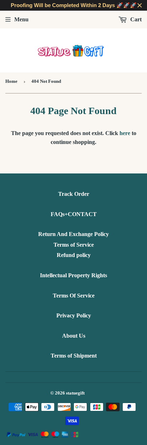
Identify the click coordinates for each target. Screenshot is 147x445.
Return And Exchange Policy (73, 234)
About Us (73, 336)
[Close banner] (140, 5)
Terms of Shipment (74, 356)
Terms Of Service (74, 296)
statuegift (75, 393)
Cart (135, 19)
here (125, 133)
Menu (21, 19)
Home (11, 81)
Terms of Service (74, 245)
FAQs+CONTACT (74, 214)
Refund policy (74, 255)
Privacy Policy (73, 315)
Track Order (73, 194)
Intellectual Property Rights (73, 275)
